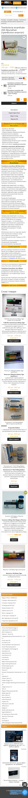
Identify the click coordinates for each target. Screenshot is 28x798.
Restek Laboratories (7, 710)
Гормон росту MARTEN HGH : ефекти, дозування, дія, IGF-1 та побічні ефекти (14, 745)
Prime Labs (5, 640)
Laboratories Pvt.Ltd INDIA (9, 630)
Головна (3, 20)
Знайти (21, 15)
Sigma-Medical (6, 712)
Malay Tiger (5, 693)
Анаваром (12, 258)
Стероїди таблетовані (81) (9, 600)
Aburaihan (11, 77)
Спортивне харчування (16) (10, 620)
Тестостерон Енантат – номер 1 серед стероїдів (14, 781)
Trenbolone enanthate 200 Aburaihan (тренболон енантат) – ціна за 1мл (17, 84)
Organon (4, 701)
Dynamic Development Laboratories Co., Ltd (14, 672)
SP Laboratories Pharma (8, 714)
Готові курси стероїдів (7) (9, 615)
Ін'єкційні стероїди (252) (9, 603)
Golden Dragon (6, 680)
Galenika (4, 676)
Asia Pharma (5, 655)
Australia (4, 657)
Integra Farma (5, 687)
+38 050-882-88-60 (17, 11)
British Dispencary (7, 666)
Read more (14, 486)
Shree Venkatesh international (10, 644)
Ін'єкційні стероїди (12, 20)
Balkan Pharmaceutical (8, 661)
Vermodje (4, 720)
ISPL (3, 689)
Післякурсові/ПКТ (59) (8, 605)
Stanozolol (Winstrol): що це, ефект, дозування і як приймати (14, 763)
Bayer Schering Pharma (8, 663)
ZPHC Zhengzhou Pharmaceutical (11, 722)
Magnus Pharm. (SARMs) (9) (9, 598)
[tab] (14, 109)
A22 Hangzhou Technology (9, 649)
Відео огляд (14, 116)
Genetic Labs (5, 678)
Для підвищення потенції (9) (10, 618)
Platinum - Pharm (6, 634)
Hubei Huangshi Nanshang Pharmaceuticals (13, 682)
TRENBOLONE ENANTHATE (9, 216)
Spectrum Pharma (7, 716)
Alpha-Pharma (6, 653)
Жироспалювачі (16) (7, 608)
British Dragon (6, 668)
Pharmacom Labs (6, 703)
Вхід (8, 11)
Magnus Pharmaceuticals (8, 691)
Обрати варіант (14, 341)
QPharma (4, 706)
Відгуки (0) (14, 119)
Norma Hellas (5, 697)
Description (14, 110)
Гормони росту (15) (7, 610)
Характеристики (14, 113)
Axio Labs (4, 659)
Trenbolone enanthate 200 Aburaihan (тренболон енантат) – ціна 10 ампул (17, 92)
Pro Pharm (5, 642)
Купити (14, 103)
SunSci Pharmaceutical (8, 647)
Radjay (4, 708)
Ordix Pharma (5, 699)
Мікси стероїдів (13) (7, 613)
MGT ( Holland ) (6, 632)
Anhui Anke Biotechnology (9, 628)
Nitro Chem (5, 695)
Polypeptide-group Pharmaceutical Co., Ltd (13, 636)
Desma (4, 670)
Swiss (3, 718)
